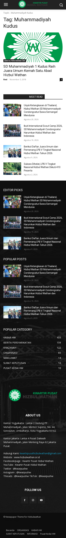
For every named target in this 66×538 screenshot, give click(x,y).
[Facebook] (24, 500)
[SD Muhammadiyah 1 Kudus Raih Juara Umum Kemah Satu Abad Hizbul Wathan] (33, 47)
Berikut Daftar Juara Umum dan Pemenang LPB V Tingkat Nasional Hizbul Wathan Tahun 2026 (42, 150)
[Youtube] (41, 500)
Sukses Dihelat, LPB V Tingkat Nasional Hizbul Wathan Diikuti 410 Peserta (42, 167)
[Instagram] (33, 500)
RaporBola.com (15, 96)
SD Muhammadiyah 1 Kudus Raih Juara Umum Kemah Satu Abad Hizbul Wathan (29, 70)
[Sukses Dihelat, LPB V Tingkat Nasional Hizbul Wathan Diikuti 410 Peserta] (12, 168)
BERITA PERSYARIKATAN (14, 60)
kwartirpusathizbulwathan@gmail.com (40, 453)
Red (5, 79)
